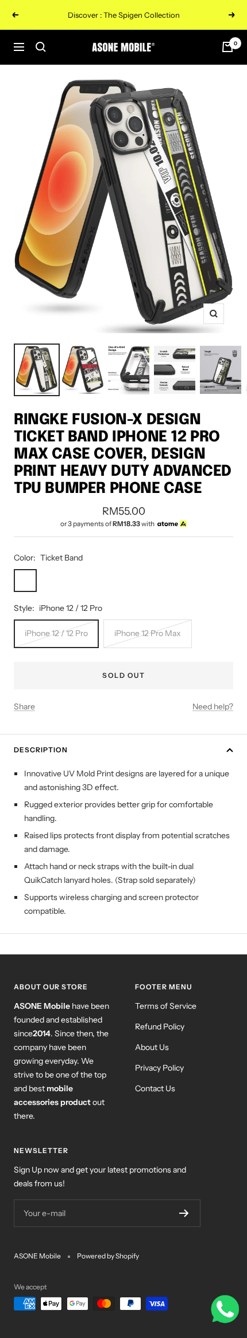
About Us (152, 1047)
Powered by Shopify (108, 1256)
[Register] (184, 1213)
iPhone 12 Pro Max (147, 633)
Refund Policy (159, 1026)
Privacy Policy (159, 1068)
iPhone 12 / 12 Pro (56, 633)
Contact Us (155, 1088)
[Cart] (227, 47)
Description (41, 749)
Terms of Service (165, 1006)
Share (24, 706)
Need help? (212, 706)
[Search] (41, 47)
